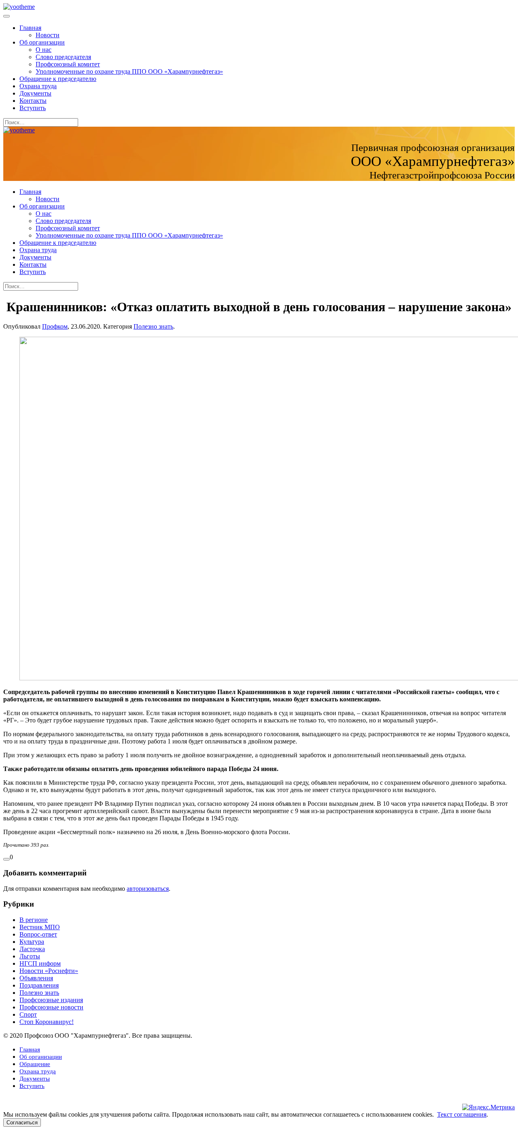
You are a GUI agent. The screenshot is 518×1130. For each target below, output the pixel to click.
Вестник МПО (39, 927)
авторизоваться (148, 888)
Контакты (33, 100)
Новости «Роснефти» (48, 970)
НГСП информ (40, 963)
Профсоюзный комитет (68, 64)
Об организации (42, 42)
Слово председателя (63, 56)
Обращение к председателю (57, 78)
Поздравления (39, 985)
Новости (47, 35)
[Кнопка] (6, 859)
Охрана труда (38, 86)
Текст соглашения (461, 1114)
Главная (30, 27)
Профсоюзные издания (51, 999)
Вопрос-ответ (38, 934)
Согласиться (22, 1122)
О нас (43, 49)
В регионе (33, 919)
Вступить (32, 107)
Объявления (36, 978)
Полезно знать (153, 326)
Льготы (29, 956)
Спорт (28, 1014)
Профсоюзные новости (51, 1007)
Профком (55, 326)
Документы (35, 93)
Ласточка (32, 948)
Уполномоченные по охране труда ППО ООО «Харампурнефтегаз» (129, 71)
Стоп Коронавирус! (46, 1021)
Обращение (34, 1064)
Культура (31, 941)
